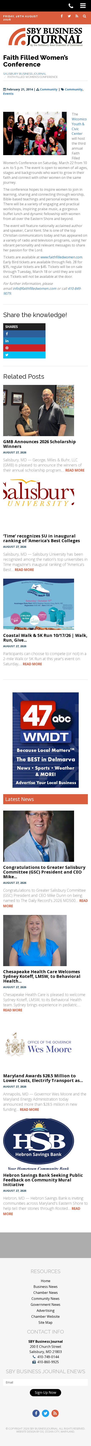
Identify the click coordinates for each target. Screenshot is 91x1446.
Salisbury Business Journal (24, 73)
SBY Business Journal (44, 1428)
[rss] (77, 15)
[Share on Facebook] (6, 333)
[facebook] (62, 15)
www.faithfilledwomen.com (61, 257)
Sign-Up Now (45, 1392)
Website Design (26, 1431)
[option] (45, 740)
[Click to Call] (72, 5)
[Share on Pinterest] (6, 347)
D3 (42, 1431)
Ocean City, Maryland (59, 1431)
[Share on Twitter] (6, 354)
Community (49, 89)
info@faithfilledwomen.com (34, 288)
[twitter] (69, 15)
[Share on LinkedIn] (6, 340)
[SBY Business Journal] (45, 36)
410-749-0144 (48, 1356)
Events (8, 94)
